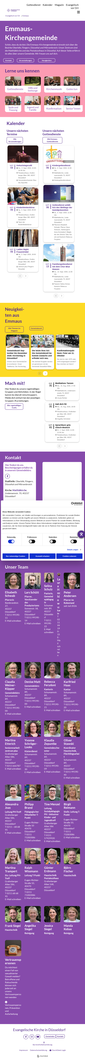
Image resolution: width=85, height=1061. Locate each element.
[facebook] (26, 1037)
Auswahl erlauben (42, 556)
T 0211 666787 (12, 765)
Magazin (59, 4)
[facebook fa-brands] (7, 476)
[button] (77, 12)
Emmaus (26, 16)
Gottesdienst (34, 4)
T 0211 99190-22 (48, 623)
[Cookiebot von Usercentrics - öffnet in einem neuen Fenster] (72, 503)
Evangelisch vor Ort (72, 6)
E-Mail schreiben (13, 620)
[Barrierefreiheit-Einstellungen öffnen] (81, 534)
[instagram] (32, 1037)
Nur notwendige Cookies (15, 556)
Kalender (48, 4)
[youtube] (38, 1037)
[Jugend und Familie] (33, 100)
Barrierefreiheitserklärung (42, 1045)
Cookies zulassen (69, 556)
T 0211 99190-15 (58, 625)
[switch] (32, 541)
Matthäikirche (15, 50)
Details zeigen (72, 549)
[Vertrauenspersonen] (13, 948)
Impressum (23, 1050)
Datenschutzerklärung (38, 1050)
